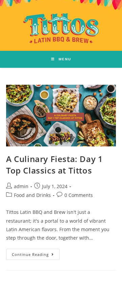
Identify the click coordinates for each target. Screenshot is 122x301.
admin (21, 186)
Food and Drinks (32, 195)
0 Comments (78, 195)
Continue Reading (36, 253)
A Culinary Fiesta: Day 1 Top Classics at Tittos (54, 164)
